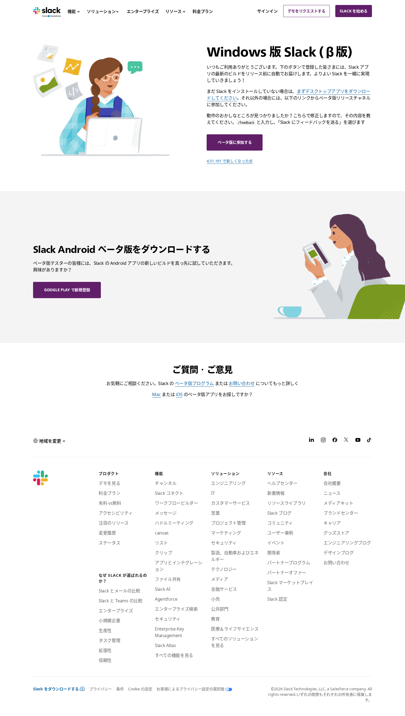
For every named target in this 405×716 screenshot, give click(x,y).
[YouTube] (357, 441)
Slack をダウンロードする (56, 688)
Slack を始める (354, 11)
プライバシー (100, 688)
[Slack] (47, 11)
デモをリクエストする (306, 11)
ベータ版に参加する (235, 142)
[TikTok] (369, 441)
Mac (156, 394)
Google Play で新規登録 (67, 289)
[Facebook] (334, 441)
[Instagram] (323, 441)
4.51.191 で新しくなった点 (230, 161)
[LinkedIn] (311, 441)
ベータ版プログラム (194, 383)
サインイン (267, 11)
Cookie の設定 (140, 688)
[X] (346, 441)
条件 (120, 688)
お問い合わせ (242, 383)
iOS (179, 394)
